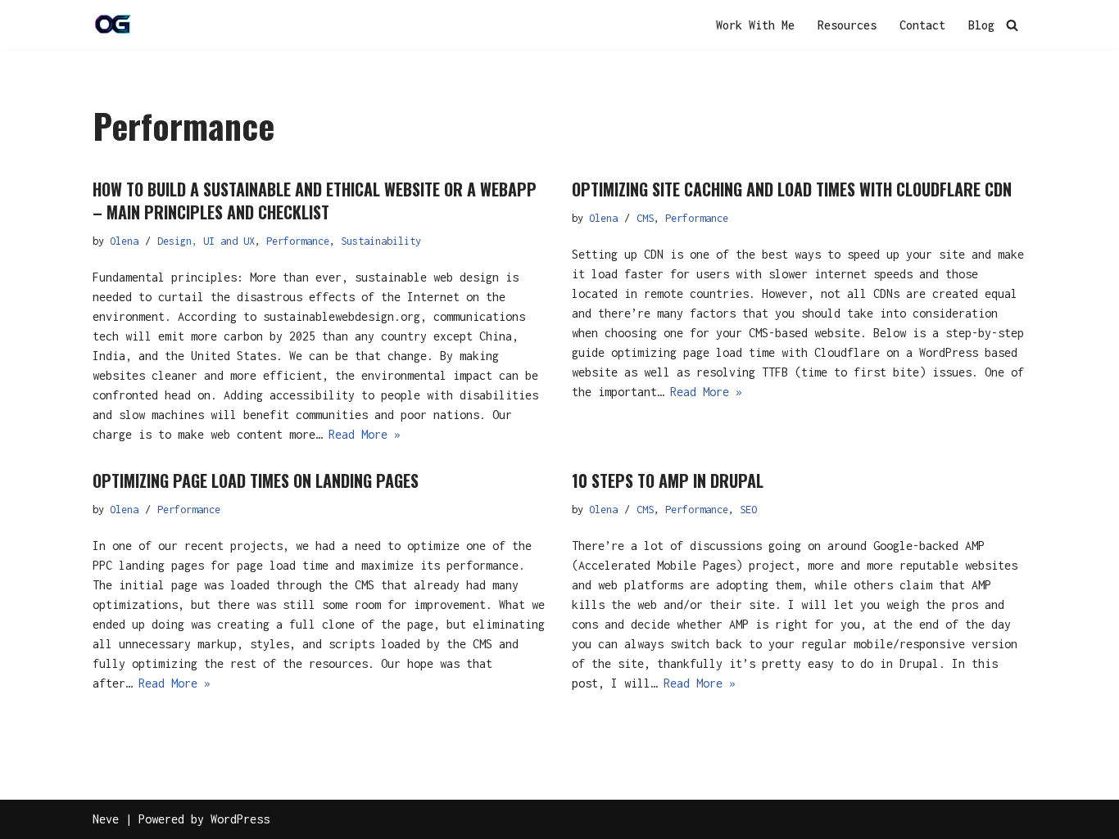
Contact (922, 25)
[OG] (113, 24)
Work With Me (755, 25)
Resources (847, 25)
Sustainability (381, 241)
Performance (297, 241)
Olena (124, 241)
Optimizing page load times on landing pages (256, 480)
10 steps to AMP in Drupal (667, 480)
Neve (106, 819)
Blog (981, 25)
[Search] (1012, 25)
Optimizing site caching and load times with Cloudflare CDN (792, 189)
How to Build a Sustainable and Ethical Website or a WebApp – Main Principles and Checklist (315, 200)
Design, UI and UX (206, 241)
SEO (748, 509)
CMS (645, 218)
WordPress (240, 819)
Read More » (364, 434)
